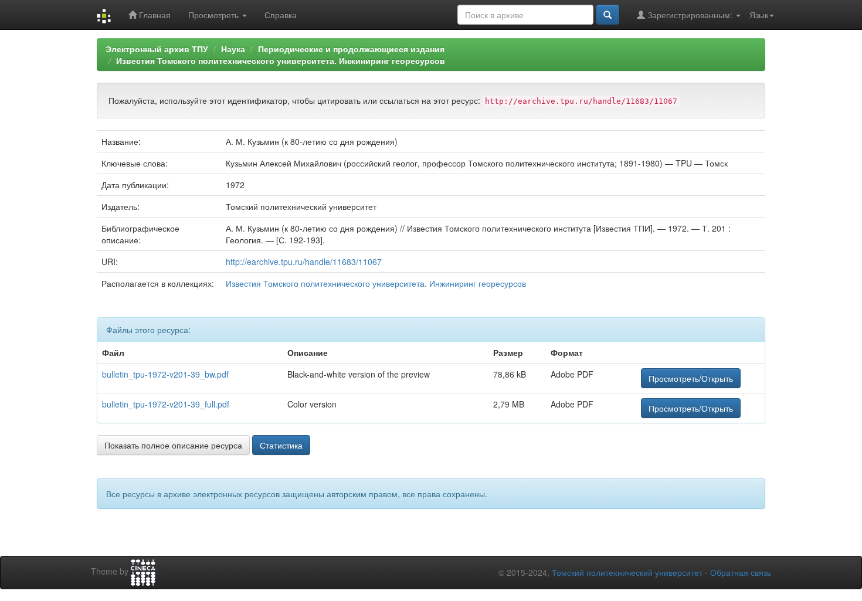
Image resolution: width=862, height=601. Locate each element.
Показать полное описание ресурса (173, 445)
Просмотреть (214, 15)
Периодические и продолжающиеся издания (351, 49)
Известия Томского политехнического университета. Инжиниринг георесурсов (280, 60)
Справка (280, 15)
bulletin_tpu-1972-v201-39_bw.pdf (165, 374)
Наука (233, 49)
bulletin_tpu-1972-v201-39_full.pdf (165, 404)
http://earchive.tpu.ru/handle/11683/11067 (304, 261)
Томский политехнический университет (627, 572)
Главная (154, 15)
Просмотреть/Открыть (691, 378)
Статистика (281, 445)
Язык (758, 15)
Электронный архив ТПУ (157, 49)
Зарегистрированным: (690, 15)
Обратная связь (740, 572)
